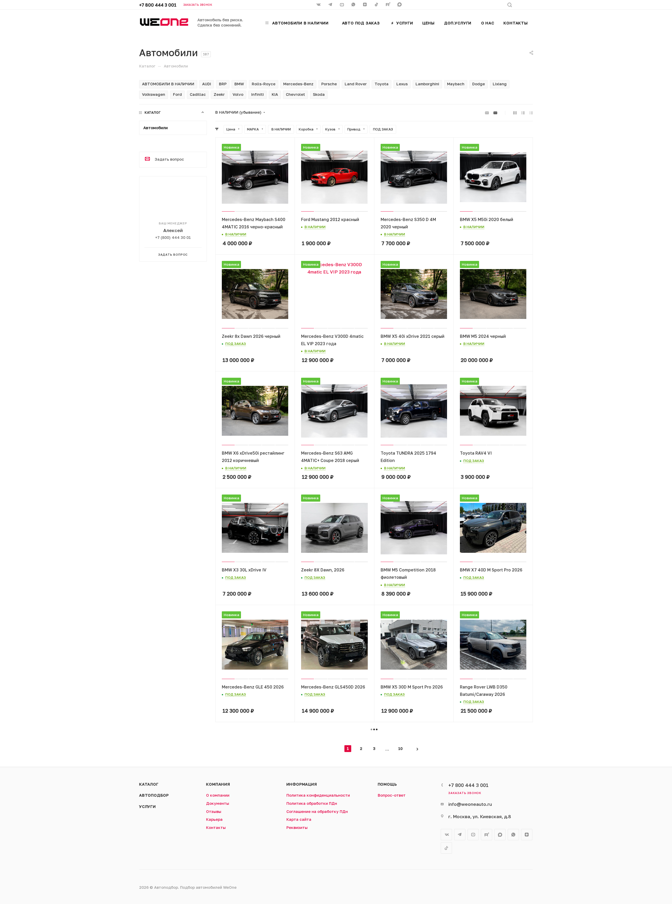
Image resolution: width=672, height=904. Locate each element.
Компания (218, 784)
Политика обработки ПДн (311, 803)
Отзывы (213, 811)
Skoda (319, 94)
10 (400, 748)
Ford (177, 94)
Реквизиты (297, 827)
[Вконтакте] (319, 5)
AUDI (206, 84)
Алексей (173, 230)
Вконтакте (446, 834)
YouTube (473, 834)
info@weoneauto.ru (470, 804)
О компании (217, 795)
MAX (400, 5)
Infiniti (257, 94)
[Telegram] (331, 5)
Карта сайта (298, 819)
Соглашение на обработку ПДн (317, 811)
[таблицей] (531, 112)
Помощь (387, 784)
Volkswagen (153, 94)
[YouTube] (342, 5)
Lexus (402, 84)
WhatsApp (354, 5)
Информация (301, 784)
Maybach (455, 84)
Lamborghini (427, 84)
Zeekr (219, 94)
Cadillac (198, 94)
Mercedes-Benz (298, 84)
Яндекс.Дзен (365, 5)
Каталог (149, 784)
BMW (239, 84)
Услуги (147, 806)
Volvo (238, 94)
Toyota (381, 84)
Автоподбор (154, 795)
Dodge (478, 84)
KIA (275, 94)
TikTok (377, 5)
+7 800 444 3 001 (157, 5)
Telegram (459, 834)
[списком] (523, 112)
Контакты (216, 827)
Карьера (214, 819)
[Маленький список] (487, 112)
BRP (223, 84)
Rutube (388, 5)
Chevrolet (295, 94)
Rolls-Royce (263, 84)
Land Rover (356, 84)
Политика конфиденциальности (318, 795)
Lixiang (500, 84)
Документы (217, 803)
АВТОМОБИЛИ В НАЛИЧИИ (168, 84)
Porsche (329, 84)
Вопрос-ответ (392, 795)
